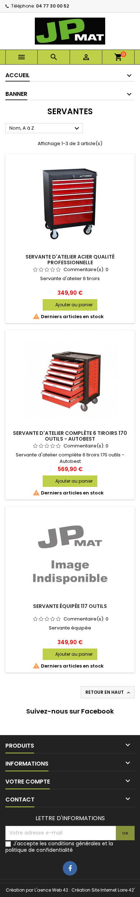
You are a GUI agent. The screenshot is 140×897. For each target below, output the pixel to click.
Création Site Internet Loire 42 (102, 890)
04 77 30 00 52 (52, 6)
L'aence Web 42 (51, 890)
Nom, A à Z (45, 128)
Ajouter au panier (74, 305)
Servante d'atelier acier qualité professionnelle (70, 259)
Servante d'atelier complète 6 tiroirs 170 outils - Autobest (70, 435)
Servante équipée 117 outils (70, 606)
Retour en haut (108, 692)
